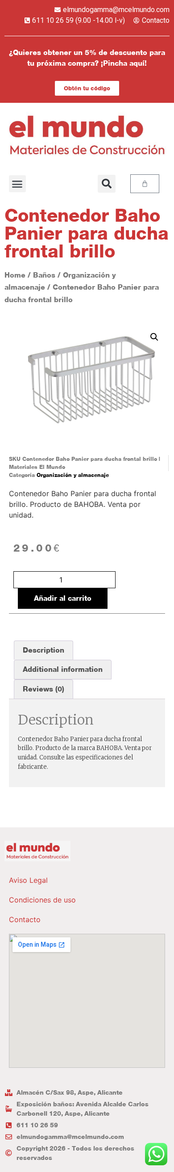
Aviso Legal (28, 880)
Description (43, 650)
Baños (44, 275)
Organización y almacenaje (73, 475)
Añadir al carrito (62, 598)
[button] (17, 183)
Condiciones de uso (42, 899)
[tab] (43, 650)
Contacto (25, 919)
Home (14, 275)
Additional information (63, 669)
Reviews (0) (43, 689)
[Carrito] (144, 183)
